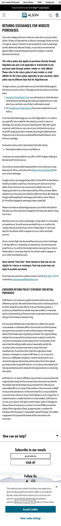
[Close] (56, 487)
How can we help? (14, 436)
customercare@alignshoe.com (25, 279)
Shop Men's (44, 7)
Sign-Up (30, 462)
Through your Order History (19, 108)
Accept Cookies (30, 509)
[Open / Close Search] (50, 15)
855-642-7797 (50, 275)
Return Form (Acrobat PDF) (43, 170)
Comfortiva (50, 2)
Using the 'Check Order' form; (18, 97)
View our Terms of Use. (45, 501)
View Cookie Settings (30, 518)
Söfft (39, 2)
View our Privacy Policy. (25, 501)
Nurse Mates (28, 2)
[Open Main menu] (4, 15)
